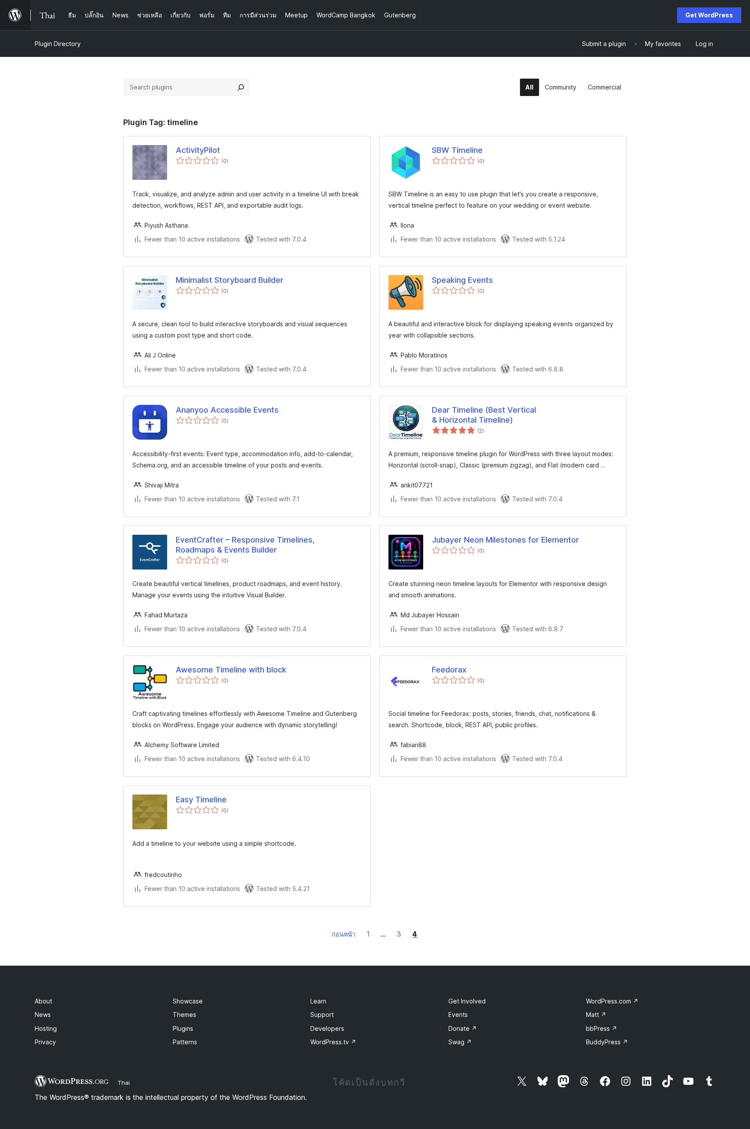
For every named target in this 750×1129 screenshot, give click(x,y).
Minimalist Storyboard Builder (229, 280)
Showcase (188, 1001)
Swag (460, 1042)
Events (458, 1014)
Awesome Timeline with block (231, 669)
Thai (124, 1082)
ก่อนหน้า (343, 934)
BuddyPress (607, 1042)
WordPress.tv (333, 1042)
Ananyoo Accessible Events (227, 409)
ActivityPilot (198, 150)
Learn (318, 1001)
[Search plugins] (241, 87)
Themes (184, 1014)
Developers (327, 1028)
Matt (596, 1014)
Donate (462, 1028)
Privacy (45, 1042)
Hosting (46, 1028)
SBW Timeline (457, 150)
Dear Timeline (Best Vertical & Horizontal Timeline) (484, 414)
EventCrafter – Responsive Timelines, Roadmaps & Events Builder (245, 544)
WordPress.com (612, 1001)
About (43, 1001)
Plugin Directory (58, 43)
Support (322, 1014)
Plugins (183, 1028)
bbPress (601, 1028)
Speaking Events (462, 280)
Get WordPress (709, 15)
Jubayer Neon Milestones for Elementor (505, 539)
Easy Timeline (201, 799)
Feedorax (449, 669)
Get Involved (467, 1001)
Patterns (185, 1042)
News (43, 1014)
